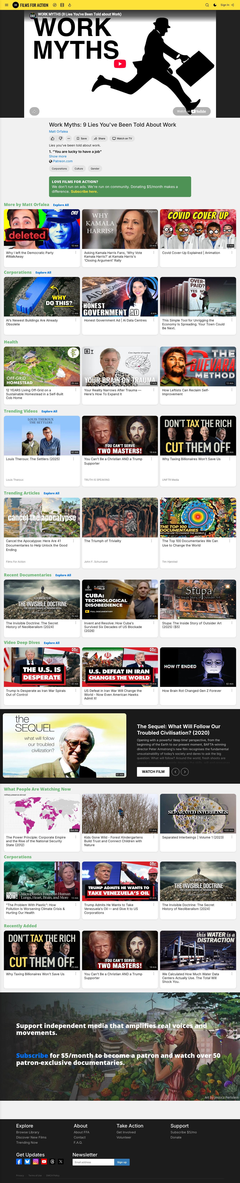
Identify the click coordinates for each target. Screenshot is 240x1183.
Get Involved (126, 1132)
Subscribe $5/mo (184, 1132)
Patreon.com (63, 161)
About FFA (81, 1132)
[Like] (52, 138)
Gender (95, 168)
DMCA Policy (53, 1175)
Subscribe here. (84, 191)
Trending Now (27, 1142)
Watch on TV (124, 138)
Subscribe (32, 1055)
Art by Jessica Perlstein (222, 1097)
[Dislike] (61, 138)
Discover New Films (31, 1137)
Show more (58, 156)
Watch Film (153, 772)
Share (101, 138)
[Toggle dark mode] (215, 5)
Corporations (59, 168)
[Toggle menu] (6, 5)
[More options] (75, 252)
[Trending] (69, 5)
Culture (79, 168)
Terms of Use (35, 1175)
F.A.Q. (78, 1142)
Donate (176, 1137)
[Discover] (54, 5)
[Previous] (175, 772)
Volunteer (124, 1137)
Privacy (20, 1175)
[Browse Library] (62, 5)
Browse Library (27, 1132)
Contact (80, 1137)
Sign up (122, 1162)
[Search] (207, 5)
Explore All (61, 205)
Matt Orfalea (58, 131)
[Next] (185, 772)
